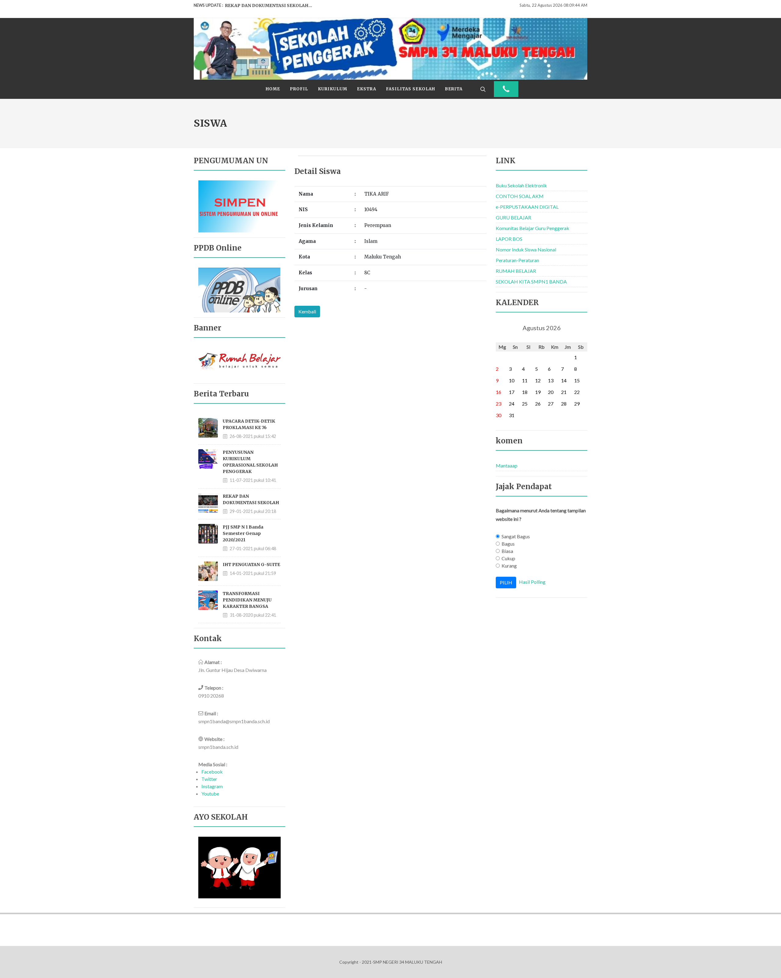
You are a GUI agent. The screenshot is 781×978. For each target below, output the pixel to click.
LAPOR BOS (509, 239)
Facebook (212, 771)
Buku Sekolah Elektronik (521, 185)
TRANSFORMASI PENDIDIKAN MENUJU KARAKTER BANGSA (247, 600)
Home (273, 89)
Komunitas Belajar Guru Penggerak (532, 228)
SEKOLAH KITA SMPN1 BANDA (531, 281)
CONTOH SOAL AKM (520, 196)
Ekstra (366, 89)
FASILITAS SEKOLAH (410, 89)
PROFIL (299, 89)
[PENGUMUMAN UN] (239, 205)
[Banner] (239, 362)
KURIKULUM (332, 89)
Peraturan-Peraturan (517, 260)
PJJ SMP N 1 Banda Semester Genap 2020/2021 (243, 533)
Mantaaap (506, 465)
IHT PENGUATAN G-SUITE (251, 564)
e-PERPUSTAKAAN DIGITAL (527, 207)
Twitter (209, 779)
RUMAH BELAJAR (516, 271)
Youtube (210, 793)
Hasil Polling (532, 582)
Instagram (212, 786)
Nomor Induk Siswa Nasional (526, 249)
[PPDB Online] (239, 289)
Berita (453, 89)
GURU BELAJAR (513, 217)
